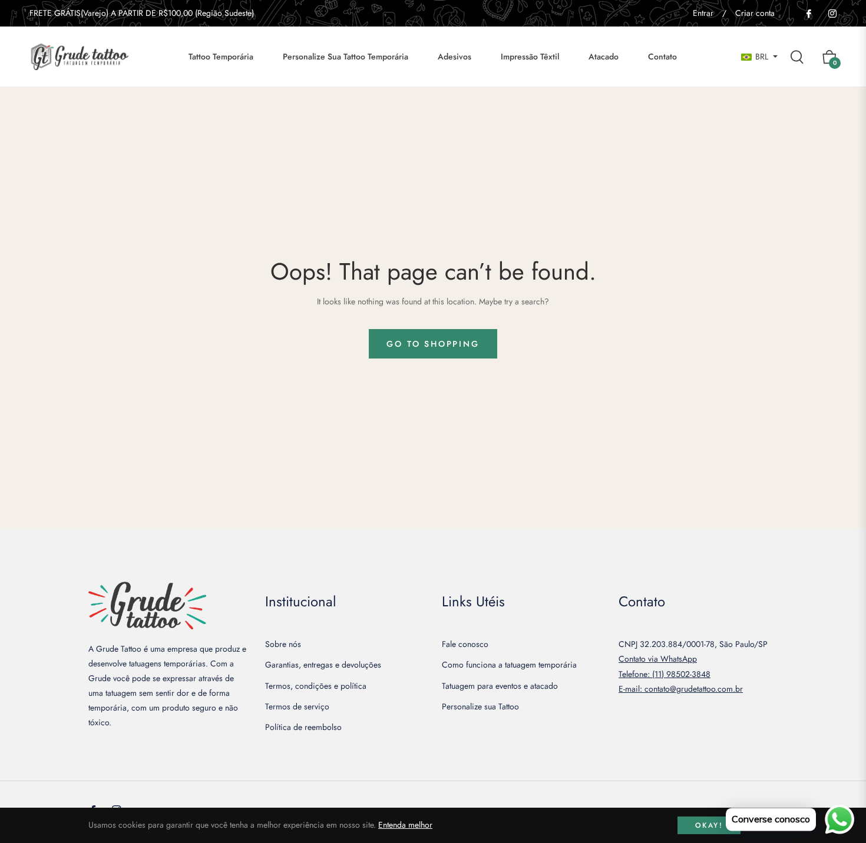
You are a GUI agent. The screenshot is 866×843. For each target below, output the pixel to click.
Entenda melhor (405, 825)
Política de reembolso (303, 727)
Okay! (709, 825)
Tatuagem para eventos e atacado (500, 686)
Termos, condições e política (315, 686)
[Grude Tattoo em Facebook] (808, 13)
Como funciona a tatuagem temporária (509, 665)
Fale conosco (465, 644)
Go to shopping (432, 344)
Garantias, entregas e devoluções (323, 665)
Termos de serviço (297, 706)
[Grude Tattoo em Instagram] (832, 13)
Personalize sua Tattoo (480, 706)
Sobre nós (283, 644)
